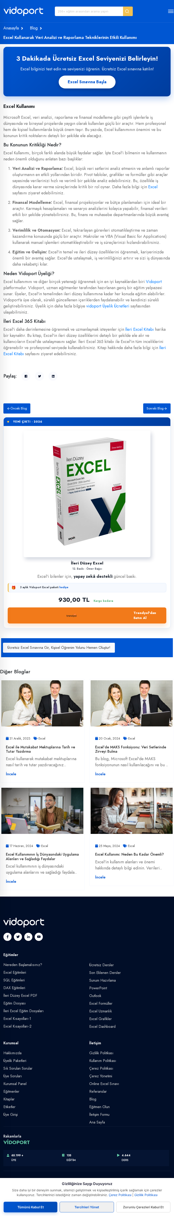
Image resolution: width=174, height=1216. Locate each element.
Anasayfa (11, 28)
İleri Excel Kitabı (139, 329)
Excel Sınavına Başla (87, 82)
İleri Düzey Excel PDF (20, 995)
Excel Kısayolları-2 (17, 1026)
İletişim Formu (99, 1114)
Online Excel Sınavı (104, 1083)
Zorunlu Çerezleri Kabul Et (143, 1207)
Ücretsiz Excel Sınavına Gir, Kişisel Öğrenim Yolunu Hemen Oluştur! (58, 647)
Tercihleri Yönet (87, 1207)
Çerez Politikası (101, 1068)
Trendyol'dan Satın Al (144, 615)
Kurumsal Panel (15, 1083)
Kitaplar (8, 1099)
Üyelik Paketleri (14, 1060)
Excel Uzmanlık (100, 1011)
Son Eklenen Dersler (105, 972)
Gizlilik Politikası (101, 1053)
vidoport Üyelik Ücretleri (107, 306)
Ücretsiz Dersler (101, 965)
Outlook (95, 995)
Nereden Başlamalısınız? (22, 964)
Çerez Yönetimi (100, 1076)
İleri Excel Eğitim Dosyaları (23, 1011)
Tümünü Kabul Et (30, 1207)
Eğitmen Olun (99, 1106)
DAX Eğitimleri (14, 987)
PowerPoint (98, 988)
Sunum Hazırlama (102, 980)
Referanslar (98, 1091)
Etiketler (9, 1106)
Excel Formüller (100, 1003)
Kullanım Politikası (102, 1060)
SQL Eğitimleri (14, 980)
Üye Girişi (10, 1114)
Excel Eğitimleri (14, 972)
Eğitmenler (11, 1091)
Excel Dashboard (102, 1026)
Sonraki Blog (155, 408)
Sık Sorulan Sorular (17, 1068)
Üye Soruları (12, 1076)
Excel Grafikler (100, 1018)
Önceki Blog (18, 408)
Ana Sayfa (97, 1122)
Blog (34, 28)
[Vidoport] (23, 13)
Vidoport (154, 282)
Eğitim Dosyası (14, 1003)
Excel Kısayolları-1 (17, 1018)
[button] (128, 11)
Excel (152, 187)
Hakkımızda (12, 1053)
